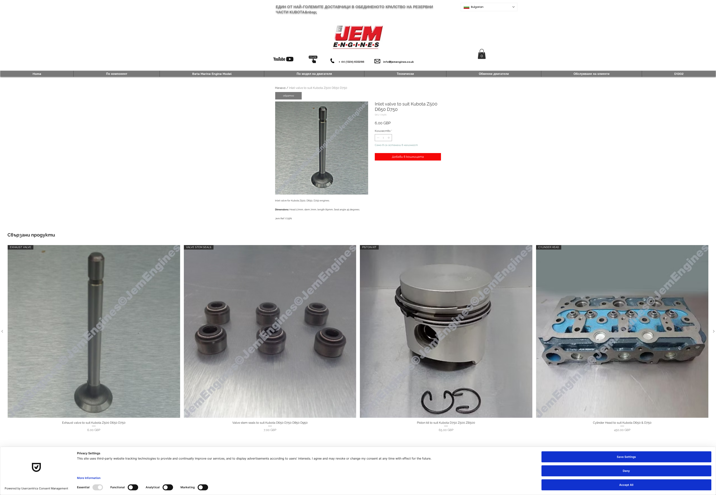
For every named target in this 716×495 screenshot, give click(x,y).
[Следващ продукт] (714, 331)
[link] (482, 54)
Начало (280, 88)
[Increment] (389, 137)
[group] (358, 338)
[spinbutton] (383, 137)
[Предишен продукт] (2, 331)
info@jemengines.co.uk (398, 61)
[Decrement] (377, 137)
